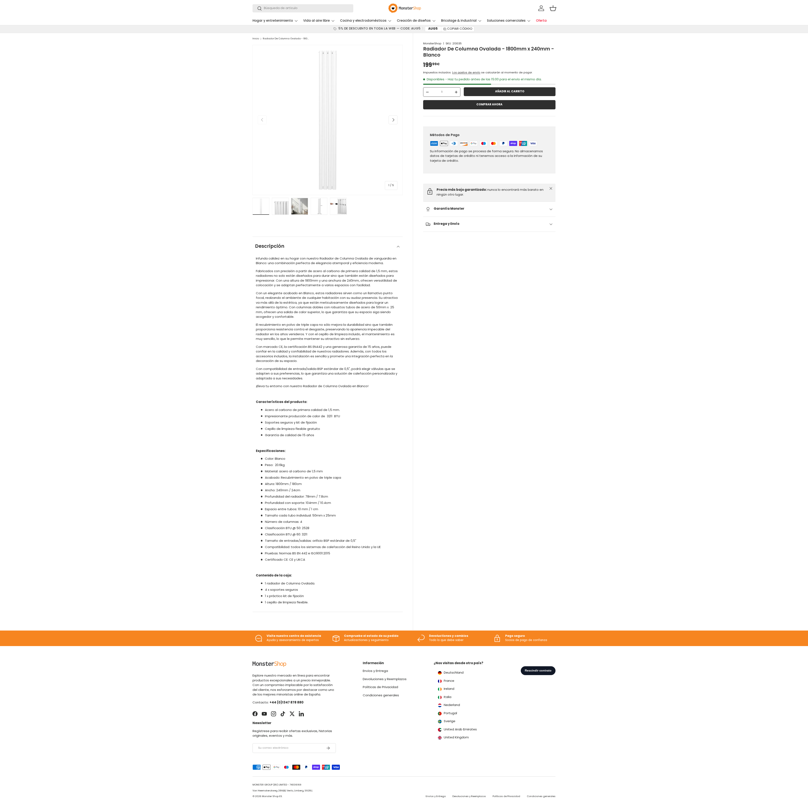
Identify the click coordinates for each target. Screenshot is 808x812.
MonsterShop (432, 43)
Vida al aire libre (316, 21)
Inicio (255, 39)
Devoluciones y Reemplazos (385, 679)
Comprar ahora (489, 104)
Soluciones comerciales (506, 21)
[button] (553, 8)
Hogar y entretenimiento (272, 21)
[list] (328, 120)
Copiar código (459, 28)
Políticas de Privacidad (380, 687)
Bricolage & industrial (459, 21)
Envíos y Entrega (375, 671)
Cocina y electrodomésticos (363, 21)
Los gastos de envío (466, 72)
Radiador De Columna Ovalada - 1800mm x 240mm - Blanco (286, 39)
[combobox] (302, 8)
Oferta (541, 21)
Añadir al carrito (509, 91)
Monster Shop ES (272, 796)
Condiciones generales (381, 695)
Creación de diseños (414, 21)
